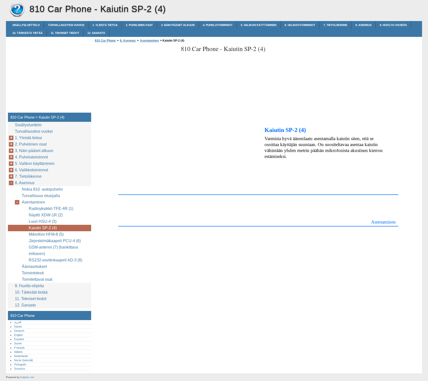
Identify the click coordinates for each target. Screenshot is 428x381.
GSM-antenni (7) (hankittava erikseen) (53, 250)
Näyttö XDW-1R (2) (46, 215)
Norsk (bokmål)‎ (23, 360)
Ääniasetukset (34, 266)
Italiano (18, 351)
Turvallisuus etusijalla (41, 196)
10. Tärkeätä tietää (27, 32)
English (18, 334)
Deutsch (19, 330)
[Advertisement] (135, 79)
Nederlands (21, 356)
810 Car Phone (17, 9)
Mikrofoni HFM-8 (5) (46, 234)
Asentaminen (149, 40)
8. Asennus (363, 25)
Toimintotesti (33, 273)
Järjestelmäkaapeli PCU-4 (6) (55, 241)
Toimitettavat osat (37, 279)
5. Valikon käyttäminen (258, 25)
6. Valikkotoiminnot (300, 25)
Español (19, 339)
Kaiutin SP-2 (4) (43, 228)
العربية (17, 322)
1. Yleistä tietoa (105, 25)
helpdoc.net (27, 377)
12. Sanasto (96, 32)
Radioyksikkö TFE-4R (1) (51, 208)
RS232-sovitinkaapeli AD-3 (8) (55, 260)
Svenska (19, 368)
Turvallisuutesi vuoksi (66, 25)
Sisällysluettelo (26, 25)
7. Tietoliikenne (335, 25)
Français (19, 347)
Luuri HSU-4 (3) (42, 221)
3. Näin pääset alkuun (178, 25)
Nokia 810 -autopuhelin (42, 189)
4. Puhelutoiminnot (218, 25)
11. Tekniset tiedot (65, 32)
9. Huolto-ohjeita (393, 25)
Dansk (18, 326)
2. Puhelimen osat (139, 25)
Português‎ (20, 364)
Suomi (18, 343)
